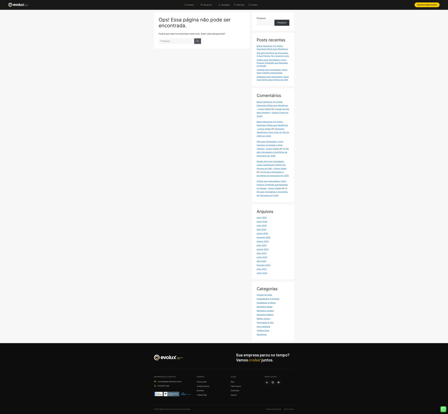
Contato (254, 5)
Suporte (234, 395)
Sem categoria (263, 326)
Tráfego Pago (263, 330)
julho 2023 (262, 269)
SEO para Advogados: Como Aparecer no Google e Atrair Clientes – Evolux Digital (270, 145)
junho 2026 (262, 221)
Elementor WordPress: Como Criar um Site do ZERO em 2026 (273, 132)
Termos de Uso (289, 409)
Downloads (225, 5)
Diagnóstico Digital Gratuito (427, 5)
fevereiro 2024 (263, 265)
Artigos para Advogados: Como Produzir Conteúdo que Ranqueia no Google (272, 63)
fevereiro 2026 (263, 237)
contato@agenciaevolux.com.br (170, 381)
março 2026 (262, 233)
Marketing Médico (265, 315)
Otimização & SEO (265, 322)
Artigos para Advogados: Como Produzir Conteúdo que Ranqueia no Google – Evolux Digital (272, 185)
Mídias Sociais (263, 318)
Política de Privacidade (273, 409)
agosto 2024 (263, 249)
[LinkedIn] (267, 382)
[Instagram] (273, 382)
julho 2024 (262, 253)
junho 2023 (262, 273)
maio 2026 (262, 225)
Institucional (201, 382)
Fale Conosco (236, 386)
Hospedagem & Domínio (268, 299)
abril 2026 (261, 229)
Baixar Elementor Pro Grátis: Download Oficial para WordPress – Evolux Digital (272, 105)
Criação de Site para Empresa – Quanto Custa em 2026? (273, 112)
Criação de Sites (264, 295)
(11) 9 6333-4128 (163, 386)
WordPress (262, 334)
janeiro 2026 (262, 241)
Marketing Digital (264, 307)
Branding (200, 390)
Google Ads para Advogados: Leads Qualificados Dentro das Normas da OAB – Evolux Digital (271, 165)
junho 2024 (262, 257)
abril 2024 (261, 261)
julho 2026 (262, 217)
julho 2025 (261, 245)
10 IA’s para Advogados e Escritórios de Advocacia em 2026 (273, 152)
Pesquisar (261, 18)
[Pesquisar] (197, 41)
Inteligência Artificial (266, 303)
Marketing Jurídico (265, 311)
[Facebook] (278, 382)
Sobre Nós (240, 5)
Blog (232, 382)
